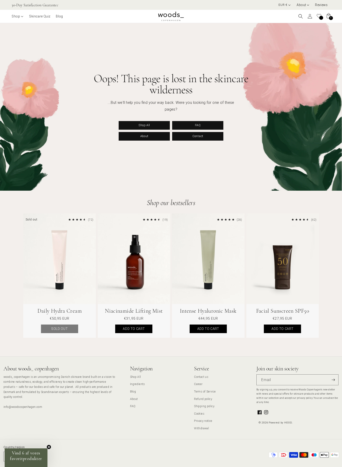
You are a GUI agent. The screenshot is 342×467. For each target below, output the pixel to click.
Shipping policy (204, 406)
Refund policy (203, 399)
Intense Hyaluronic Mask (208, 311)
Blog (133, 391)
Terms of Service (205, 391)
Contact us (201, 377)
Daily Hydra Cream (59, 311)
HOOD (288, 422)
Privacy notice (203, 421)
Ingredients (137, 384)
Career (198, 384)
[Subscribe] (333, 379)
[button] (303, 5)
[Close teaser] (49, 447)
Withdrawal (201, 428)
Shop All (144, 125)
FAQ (198, 125)
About (144, 136)
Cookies (199, 413)
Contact (197, 136)
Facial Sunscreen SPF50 (282, 311)
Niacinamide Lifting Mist (134, 311)
